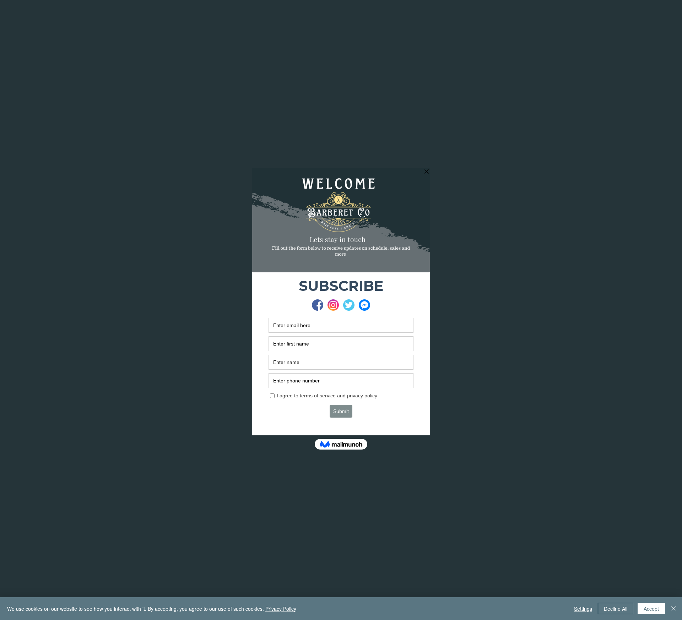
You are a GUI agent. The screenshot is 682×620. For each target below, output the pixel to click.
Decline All (615, 608)
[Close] (673, 608)
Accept (651, 608)
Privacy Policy (280, 608)
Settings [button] (583, 608)
